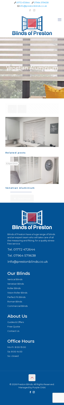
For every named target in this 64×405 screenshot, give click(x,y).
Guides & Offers (15, 322)
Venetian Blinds (15, 283)
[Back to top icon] (32, 377)
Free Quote (13, 326)
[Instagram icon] (34, 10)
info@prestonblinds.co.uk (33, 6)
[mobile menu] (59, 20)
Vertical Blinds (14, 279)
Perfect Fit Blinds (16, 297)
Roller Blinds (14, 288)
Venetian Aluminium (20, 188)
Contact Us (13, 331)
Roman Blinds (14, 301)
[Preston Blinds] (32, 25)
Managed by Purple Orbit (32, 387)
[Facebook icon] (30, 10)
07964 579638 (41, 2)
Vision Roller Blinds (17, 292)
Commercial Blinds (17, 306)
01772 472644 (23, 2)
